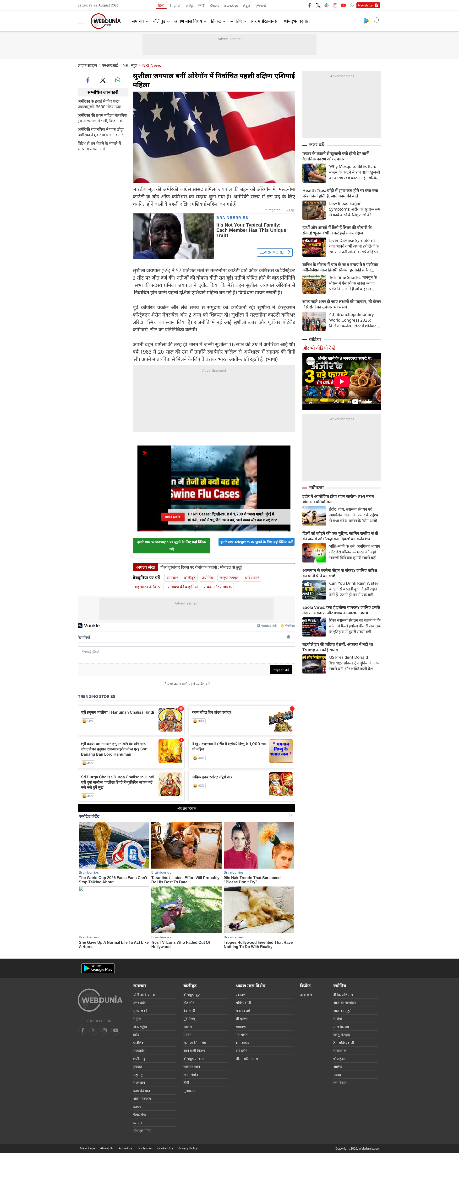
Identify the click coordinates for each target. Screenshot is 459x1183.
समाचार (138, 21)
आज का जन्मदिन (344, 1002)
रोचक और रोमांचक (218, 586)
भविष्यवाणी (243, 1002)
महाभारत (241, 1034)
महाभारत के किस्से (148, 586)
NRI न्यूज (130, 65)
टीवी (186, 1082)
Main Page (87, 1148)
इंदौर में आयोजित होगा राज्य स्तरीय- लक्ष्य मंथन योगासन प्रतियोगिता (338, 498)
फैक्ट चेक (139, 1114)
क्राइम (137, 1106)
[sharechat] (326, 5)
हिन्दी (161, 5)
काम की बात (141, 1090)
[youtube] (343, 5)
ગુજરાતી (260, 5)
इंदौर (136, 1034)
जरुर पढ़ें (316, 145)
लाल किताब (341, 1026)
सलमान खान (191, 1066)
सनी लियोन (190, 1074)
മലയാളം (231, 5)
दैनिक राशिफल (343, 994)
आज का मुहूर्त (342, 1010)
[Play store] (367, 20)
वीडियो (315, 339)
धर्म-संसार (252, 577)
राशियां (337, 1018)
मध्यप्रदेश (139, 1050)
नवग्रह (337, 1074)
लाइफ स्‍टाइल (87, 65)
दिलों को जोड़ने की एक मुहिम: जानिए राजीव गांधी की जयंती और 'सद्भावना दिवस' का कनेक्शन (340, 535)
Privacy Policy (188, 1148)
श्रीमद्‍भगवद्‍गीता (297, 21)
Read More (172, 517)
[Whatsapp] (351, 5)
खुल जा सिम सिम (194, 1042)
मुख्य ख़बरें (140, 1010)
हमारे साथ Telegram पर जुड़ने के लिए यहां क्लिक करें (256, 542)
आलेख (187, 1026)
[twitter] (318, 5)
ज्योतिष (236, 21)
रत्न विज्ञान (340, 1082)
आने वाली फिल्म (194, 1050)
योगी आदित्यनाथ (144, 994)
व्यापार (137, 1122)
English (175, 5)
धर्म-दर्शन (241, 1050)
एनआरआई (110, 65)
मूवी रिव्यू (189, 1018)
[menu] (82, 21)
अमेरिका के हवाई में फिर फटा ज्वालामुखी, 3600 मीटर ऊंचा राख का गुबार (99, 103)
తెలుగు (214, 5)
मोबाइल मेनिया (143, 1130)
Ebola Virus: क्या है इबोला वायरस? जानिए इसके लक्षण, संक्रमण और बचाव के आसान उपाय (341, 610)
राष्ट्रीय (137, 1018)
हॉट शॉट (188, 1002)
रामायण (240, 1026)
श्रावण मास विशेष (188, 21)
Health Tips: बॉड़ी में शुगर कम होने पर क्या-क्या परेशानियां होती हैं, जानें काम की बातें (340, 193)
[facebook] (309, 5)
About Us (107, 1148)
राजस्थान (139, 1082)
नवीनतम (316, 487)
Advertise (125, 1148)
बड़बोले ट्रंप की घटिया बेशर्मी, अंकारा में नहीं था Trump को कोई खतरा (337, 647)
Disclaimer (144, 1148)
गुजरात (137, 1066)
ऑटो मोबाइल (142, 1098)
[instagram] (335, 5)
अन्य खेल (306, 994)
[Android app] (98, 968)
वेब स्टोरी (189, 1010)
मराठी (201, 5)
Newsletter (366, 5)
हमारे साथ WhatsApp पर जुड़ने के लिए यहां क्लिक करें (171, 546)
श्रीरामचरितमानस (264, 21)
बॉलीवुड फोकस (193, 1058)
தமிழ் (189, 5)
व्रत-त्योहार (242, 1042)
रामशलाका (340, 1050)
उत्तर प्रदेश (139, 1002)
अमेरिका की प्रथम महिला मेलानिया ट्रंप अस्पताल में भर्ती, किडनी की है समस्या (102, 117)
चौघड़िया (339, 1058)
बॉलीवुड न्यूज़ (191, 994)
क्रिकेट (216, 21)
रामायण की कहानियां (183, 586)
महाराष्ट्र (138, 1074)
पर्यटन (187, 1034)
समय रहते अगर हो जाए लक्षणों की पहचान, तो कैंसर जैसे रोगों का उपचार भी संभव (341, 304)
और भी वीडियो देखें (318, 348)
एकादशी (240, 994)
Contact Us (165, 1148)
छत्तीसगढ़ (139, 1058)
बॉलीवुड (159, 21)
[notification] (376, 20)
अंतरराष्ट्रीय (140, 1026)
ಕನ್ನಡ (246, 5)
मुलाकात (189, 1090)
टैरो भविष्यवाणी (343, 1042)
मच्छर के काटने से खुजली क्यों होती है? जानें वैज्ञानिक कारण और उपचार (335, 156)
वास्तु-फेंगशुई (341, 1034)
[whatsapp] (117, 80)
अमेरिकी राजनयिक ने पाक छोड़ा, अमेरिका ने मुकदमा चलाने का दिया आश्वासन (102, 131)
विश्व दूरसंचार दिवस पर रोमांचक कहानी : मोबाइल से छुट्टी (201, 567)
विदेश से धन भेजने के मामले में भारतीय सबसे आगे (99, 145)
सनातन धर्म (242, 1010)
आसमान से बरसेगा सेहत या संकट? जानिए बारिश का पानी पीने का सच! (339, 573)
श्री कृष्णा (241, 1018)
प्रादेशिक (138, 1042)
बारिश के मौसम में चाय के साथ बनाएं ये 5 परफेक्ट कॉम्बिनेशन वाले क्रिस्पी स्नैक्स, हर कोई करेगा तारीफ (340, 267)
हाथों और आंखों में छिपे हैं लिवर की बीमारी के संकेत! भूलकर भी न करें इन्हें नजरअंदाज (337, 230)
